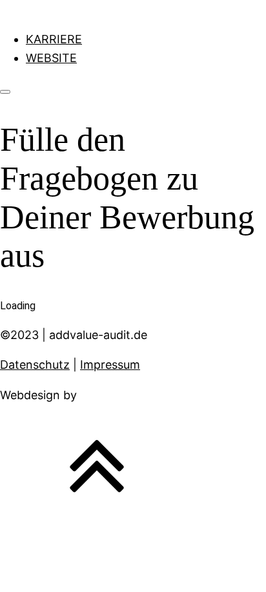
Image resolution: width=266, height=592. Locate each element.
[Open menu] (5, 92)
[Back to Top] (97, 509)
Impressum (110, 364)
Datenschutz (35, 364)
